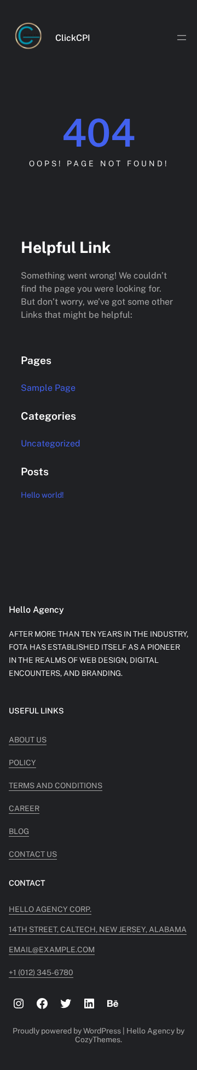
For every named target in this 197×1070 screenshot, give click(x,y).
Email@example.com (52, 949)
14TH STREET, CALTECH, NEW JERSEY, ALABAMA (98, 929)
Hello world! (42, 495)
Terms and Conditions (55, 785)
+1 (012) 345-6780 (41, 972)
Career (24, 808)
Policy (22, 762)
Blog (19, 831)
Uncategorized (50, 443)
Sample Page (48, 388)
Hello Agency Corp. (50, 909)
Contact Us (33, 854)
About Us (28, 739)
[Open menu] (181, 37)
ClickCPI (72, 38)
